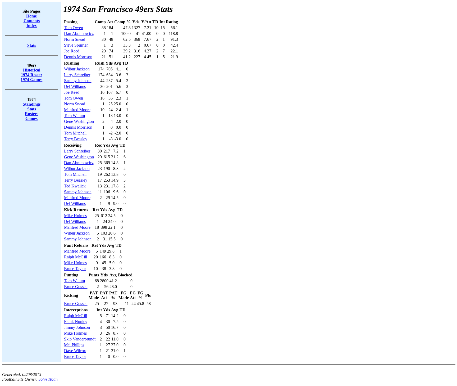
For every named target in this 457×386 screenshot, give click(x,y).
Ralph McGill (75, 257)
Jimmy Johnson (77, 327)
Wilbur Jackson (77, 69)
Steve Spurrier (76, 45)
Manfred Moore (77, 109)
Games (31, 118)
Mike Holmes (75, 215)
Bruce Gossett (76, 286)
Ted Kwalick (75, 186)
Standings (31, 104)
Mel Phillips (74, 345)
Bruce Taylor (75, 268)
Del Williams (75, 86)
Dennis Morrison (78, 57)
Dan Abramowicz (79, 33)
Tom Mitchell (75, 133)
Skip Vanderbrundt (79, 339)
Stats (31, 109)
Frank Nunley (75, 321)
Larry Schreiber (77, 75)
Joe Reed (71, 51)
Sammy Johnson (78, 80)
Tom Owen (73, 27)
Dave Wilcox (75, 350)
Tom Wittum (74, 115)
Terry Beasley (75, 139)
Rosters (31, 113)
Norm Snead (74, 39)
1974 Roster (31, 75)
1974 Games (31, 79)
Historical (31, 70)
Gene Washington (79, 121)
